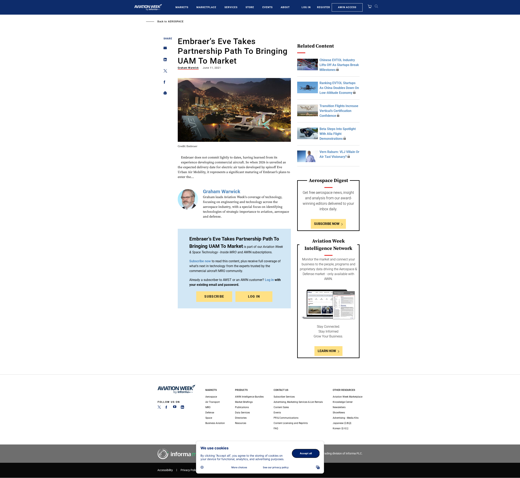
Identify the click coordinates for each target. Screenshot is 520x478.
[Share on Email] (164, 49)
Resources (240, 423)
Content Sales (281, 407)
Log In (306, 7)
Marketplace (206, 7)
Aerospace (176, 21)
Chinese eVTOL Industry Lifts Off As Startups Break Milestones (339, 65)
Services (230, 7)
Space (208, 417)
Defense (209, 412)
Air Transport (212, 402)
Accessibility (165, 470)
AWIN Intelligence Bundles (249, 396)
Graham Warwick (188, 67)
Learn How (327, 351)
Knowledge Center (343, 402)
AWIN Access (347, 7)
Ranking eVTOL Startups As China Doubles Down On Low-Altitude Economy (339, 88)
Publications (242, 407)
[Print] (164, 93)
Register (323, 7)
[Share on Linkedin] (164, 60)
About (285, 7)
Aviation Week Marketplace (347, 396)
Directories (241, 417)
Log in (269, 280)
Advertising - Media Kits (346, 417)
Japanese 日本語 (342, 423)
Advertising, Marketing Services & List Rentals (298, 402)
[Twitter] (159, 407)
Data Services (242, 412)
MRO (207, 407)
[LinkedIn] (182, 407)
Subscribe (214, 296)
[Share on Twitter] (164, 71)
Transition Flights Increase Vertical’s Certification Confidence (339, 111)
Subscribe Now (326, 224)
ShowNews (339, 412)
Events (267, 7)
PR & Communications (286, 417)
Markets (182, 7)
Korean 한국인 (341, 428)
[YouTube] (174, 407)
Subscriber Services (284, 396)
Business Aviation (215, 423)
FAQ (276, 428)
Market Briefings (244, 402)
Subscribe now (200, 261)
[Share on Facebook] (164, 82)
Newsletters (339, 407)
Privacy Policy (189, 470)
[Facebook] (167, 407)
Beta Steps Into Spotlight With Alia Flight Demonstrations (338, 134)
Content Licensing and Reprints (291, 423)
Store (250, 7)
